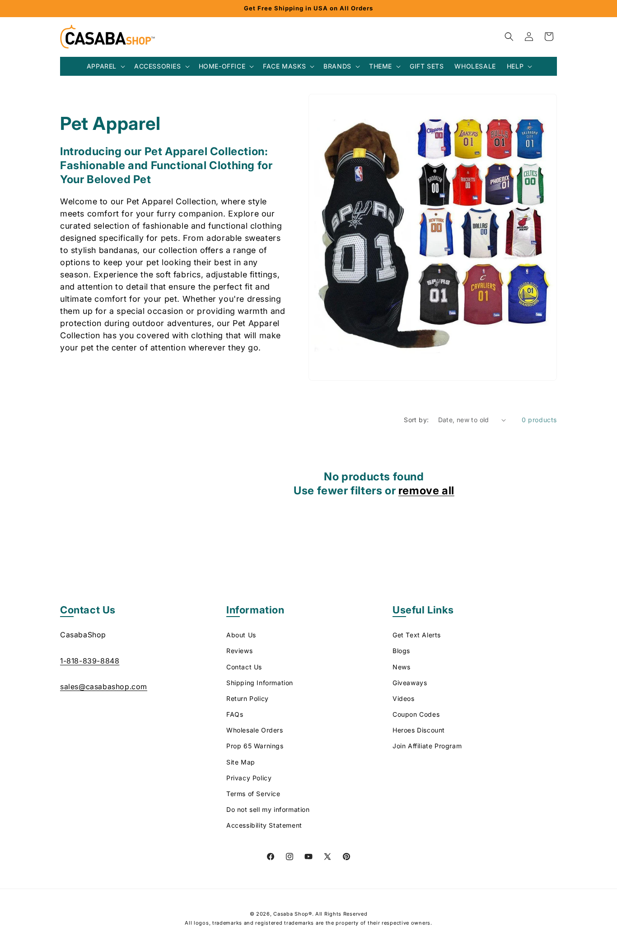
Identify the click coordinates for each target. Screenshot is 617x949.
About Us (241, 635)
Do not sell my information (268, 809)
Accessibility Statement (264, 825)
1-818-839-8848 (89, 660)
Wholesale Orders (254, 730)
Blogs (401, 650)
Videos (404, 698)
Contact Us (244, 667)
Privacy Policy (248, 778)
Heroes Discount (419, 730)
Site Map (240, 762)
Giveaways (410, 682)
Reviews (239, 650)
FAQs (234, 714)
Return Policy (247, 698)
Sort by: (416, 420)
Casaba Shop (290, 914)
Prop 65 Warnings (255, 746)
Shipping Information (259, 682)
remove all (426, 490)
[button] (105, 66)
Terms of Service (253, 793)
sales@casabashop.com (103, 686)
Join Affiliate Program (427, 746)
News (401, 667)
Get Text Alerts (417, 635)
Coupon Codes (416, 714)
